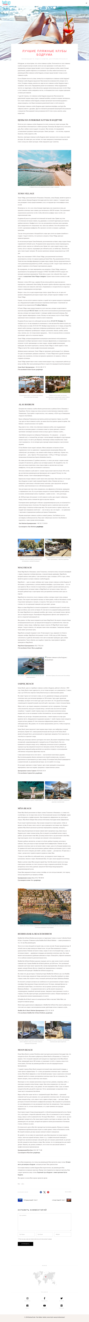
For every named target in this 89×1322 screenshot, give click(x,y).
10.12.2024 (68, 1192)
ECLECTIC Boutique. (57, 321)
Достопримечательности (58, 58)
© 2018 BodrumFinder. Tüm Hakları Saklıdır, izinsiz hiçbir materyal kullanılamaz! (44, 1317)
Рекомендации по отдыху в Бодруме (35, 58)
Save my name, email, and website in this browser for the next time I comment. (36, 1239)
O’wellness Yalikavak (41, 305)
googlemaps (39, 369)
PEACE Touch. (34, 310)
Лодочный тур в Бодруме (44, 1172)
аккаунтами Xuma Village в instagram (35, 276)
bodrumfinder (23, 1192)
